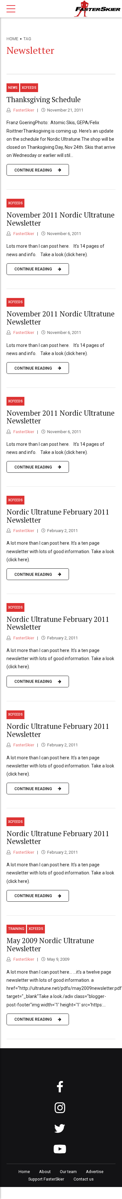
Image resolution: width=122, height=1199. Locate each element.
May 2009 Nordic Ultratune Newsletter (50, 944)
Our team (68, 1171)
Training (16, 929)
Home (12, 39)
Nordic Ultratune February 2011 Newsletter (58, 516)
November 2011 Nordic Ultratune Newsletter (61, 219)
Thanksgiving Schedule (44, 99)
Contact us (84, 1179)
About (45, 1171)
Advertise (94, 1171)
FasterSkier (23, 110)
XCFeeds (29, 87)
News (13, 87)
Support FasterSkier (46, 1179)
